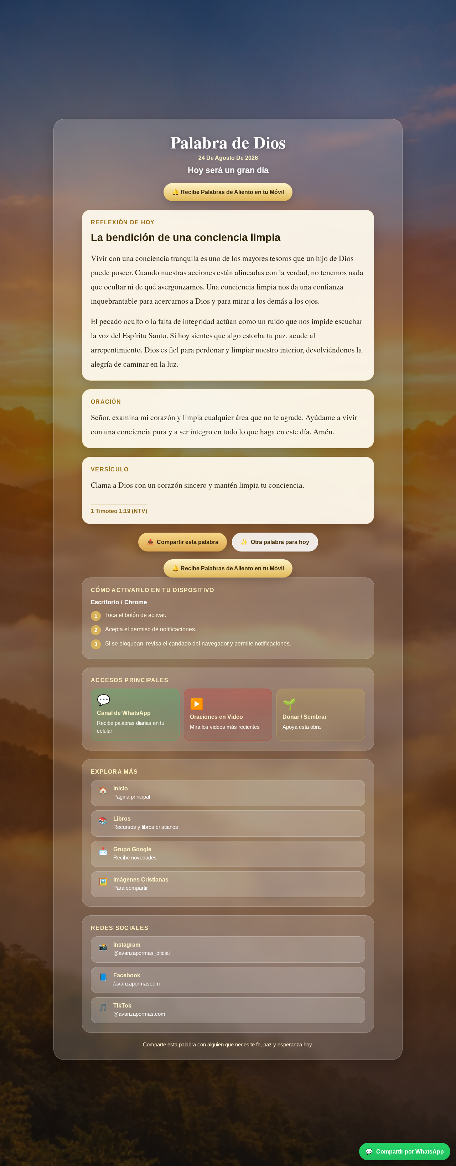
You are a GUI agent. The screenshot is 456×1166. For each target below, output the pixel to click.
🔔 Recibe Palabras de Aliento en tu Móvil (228, 192)
